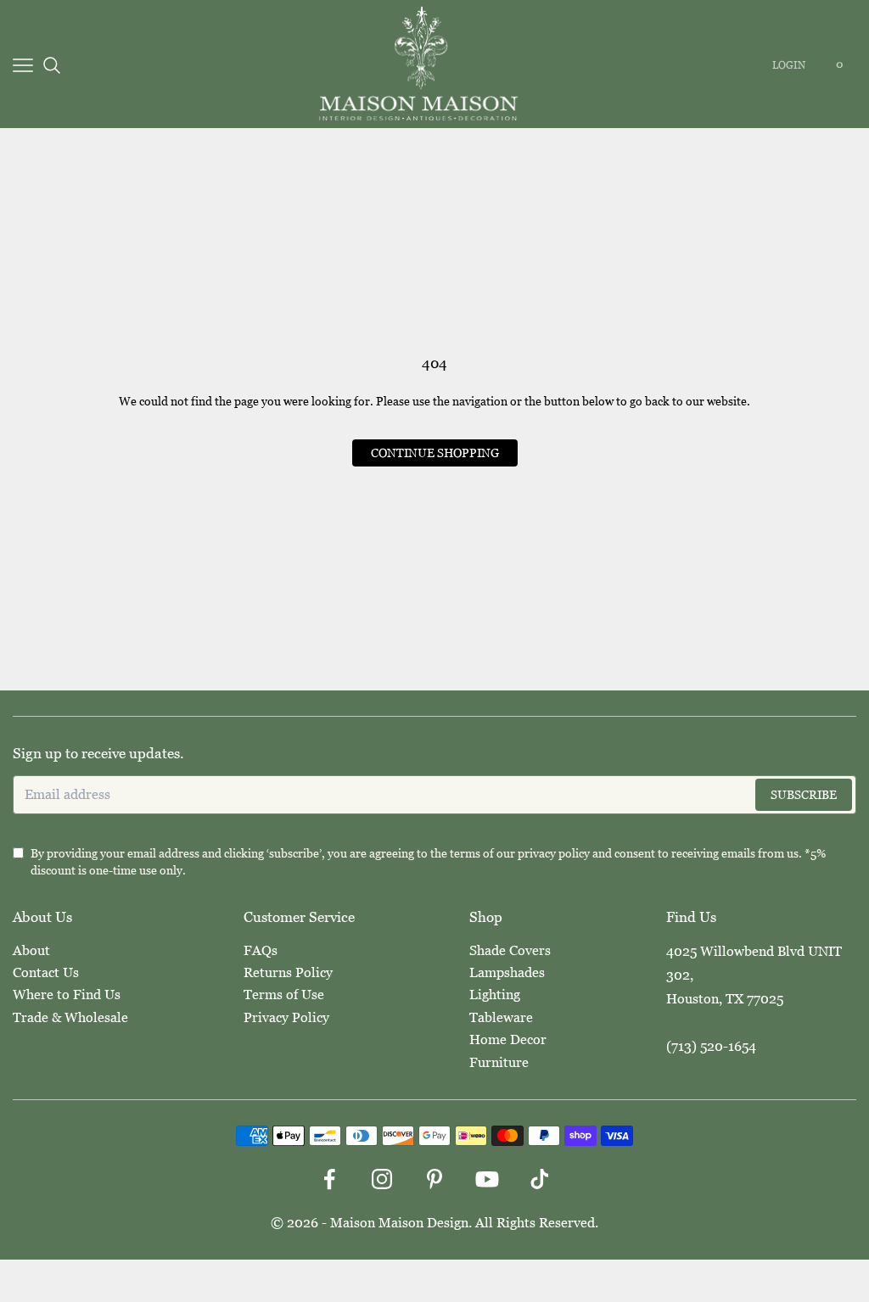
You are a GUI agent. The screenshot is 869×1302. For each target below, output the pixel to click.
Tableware (501, 1017)
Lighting (494, 994)
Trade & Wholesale (70, 1017)
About (31, 950)
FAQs (261, 950)
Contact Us (46, 972)
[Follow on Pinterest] (434, 1179)
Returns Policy (288, 972)
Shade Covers (510, 950)
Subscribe (804, 795)
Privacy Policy (286, 1017)
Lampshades (507, 972)
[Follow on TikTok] (539, 1179)
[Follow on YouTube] (487, 1179)
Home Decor (508, 1039)
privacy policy (554, 853)
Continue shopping (435, 453)
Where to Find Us (67, 994)
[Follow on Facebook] (329, 1179)
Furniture (499, 1062)
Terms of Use (284, 994)
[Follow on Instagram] (382, 1179)
